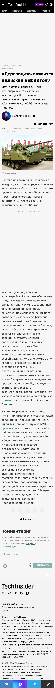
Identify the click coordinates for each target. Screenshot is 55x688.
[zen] (21, 593)
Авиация (25, 128)
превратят (8, 428)
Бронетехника (15, 66)
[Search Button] (47, 4)
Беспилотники (36, 128)
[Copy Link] (48, 684)
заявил (8, 400)
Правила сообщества (12, 604)
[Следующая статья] (27, 574)
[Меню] (3, 4)
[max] (27, 593)
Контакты (6, 611)
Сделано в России (13, 128)
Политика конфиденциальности (18, 607)
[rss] (3, 593)
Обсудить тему (45, 123)
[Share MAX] (20, 684)
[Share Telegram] (34, 684)
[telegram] (15, 593)
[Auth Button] (51, 4)
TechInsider (17, 4)
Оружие (5, 66)
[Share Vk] (6, 684)
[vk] (9, 593)
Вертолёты (10, 131)
